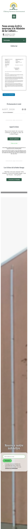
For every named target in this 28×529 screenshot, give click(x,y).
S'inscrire (7, 460)
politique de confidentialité (11, 468)
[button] (14, 16)
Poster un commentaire (9, 94)
